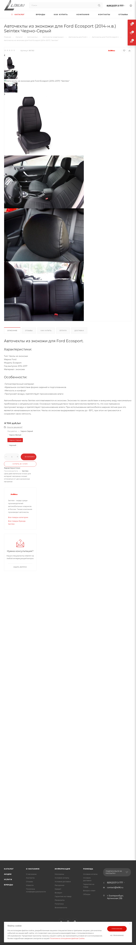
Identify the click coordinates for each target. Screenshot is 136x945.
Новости (30, 885)
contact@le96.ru (115, 887)
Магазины (59, 874)
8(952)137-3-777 (115, 6)
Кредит (58, 889)
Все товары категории (18, 517)
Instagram (68, 921)
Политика (59, 904)
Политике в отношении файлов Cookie (67, 938)
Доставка (79, 330)
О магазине (33, 869)
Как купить (46, 330)
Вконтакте (61, 921)
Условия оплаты (62, 878)
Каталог (9, 869)
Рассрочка (59, 885)
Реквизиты (60, 900)
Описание (12, 330)
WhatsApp (75, 921)
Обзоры (86, 894)
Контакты (30, 878)
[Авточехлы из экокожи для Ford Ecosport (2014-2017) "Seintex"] (33, 125)
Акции (8, 874)
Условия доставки (63, 881)
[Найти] (99, 5)
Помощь (88, 869)
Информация (62, 869)
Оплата (63, 330)
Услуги (8, 879)
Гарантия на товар (63, 896)
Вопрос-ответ (89, 890)
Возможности (61, 907)
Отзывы (29, 330)
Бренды (8, 885)
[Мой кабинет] (131, 6)
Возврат (58, 893)
